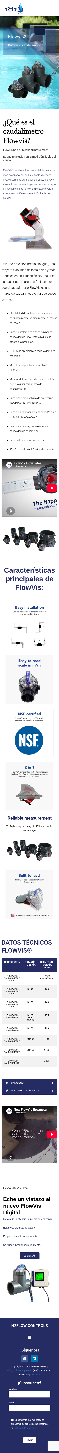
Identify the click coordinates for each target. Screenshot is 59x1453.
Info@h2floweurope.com (19, 1370)
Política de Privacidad (24, 1428)
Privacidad (35, 1374)
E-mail (12, 1402)
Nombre (13, 1389)
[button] (29, 1337)
